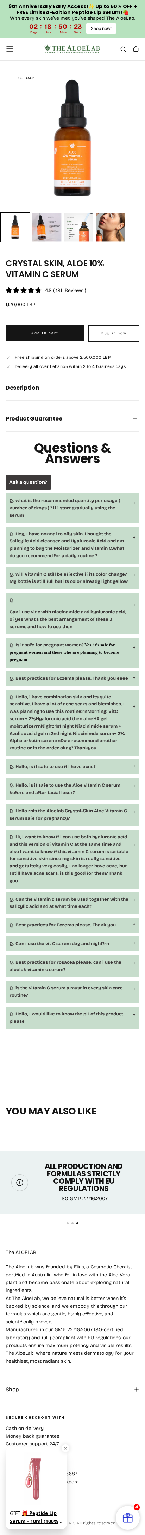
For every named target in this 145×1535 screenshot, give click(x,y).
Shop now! (101, 28)
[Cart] (135, 49)
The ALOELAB (21, 1252)
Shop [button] (12, 1389)
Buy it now (114, 333)
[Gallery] (72, 154)
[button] (10, 49)
